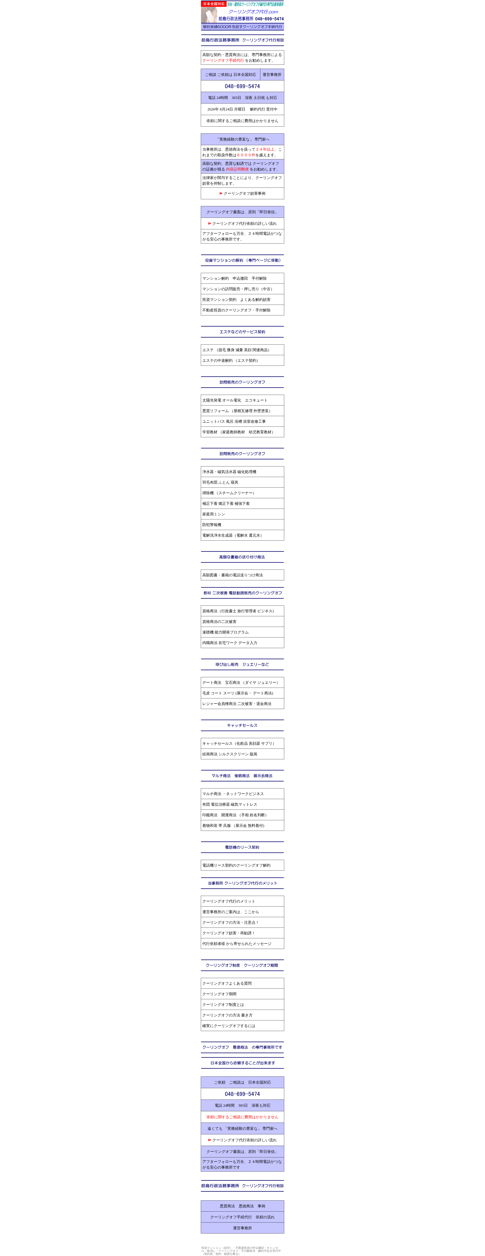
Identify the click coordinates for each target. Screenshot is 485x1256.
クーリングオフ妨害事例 (244, 193)
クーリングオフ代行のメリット (228, 901)
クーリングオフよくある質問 (227, 983)
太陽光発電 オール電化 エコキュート (235, 400)
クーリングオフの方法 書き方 (227, 1015)
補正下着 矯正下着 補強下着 (226, 503)
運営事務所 (272, 74)
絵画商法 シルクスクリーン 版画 (229, 754)
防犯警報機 (211, 525)
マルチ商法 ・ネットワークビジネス (233, 794)
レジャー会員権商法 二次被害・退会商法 (236, 704)
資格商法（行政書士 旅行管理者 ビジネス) (238, 611)
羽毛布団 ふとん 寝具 (220, 482)
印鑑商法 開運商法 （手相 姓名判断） (235, 815)
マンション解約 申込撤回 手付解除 (234, 278)
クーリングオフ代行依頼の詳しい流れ (244, 223)
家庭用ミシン (213, 514)
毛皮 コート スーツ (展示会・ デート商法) (237, 693)
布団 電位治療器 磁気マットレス (229, 804)
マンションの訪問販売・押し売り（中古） (238, 289)
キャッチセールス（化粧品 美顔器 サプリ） (239, 743)
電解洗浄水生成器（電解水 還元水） (233, 535)
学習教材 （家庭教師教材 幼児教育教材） (238, 432)
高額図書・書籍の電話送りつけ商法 (232, 575)
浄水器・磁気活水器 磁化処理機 (229, 472)
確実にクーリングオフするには (228, 1026)
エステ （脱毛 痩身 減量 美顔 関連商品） (236, 350)
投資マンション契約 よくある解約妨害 (236, 299)
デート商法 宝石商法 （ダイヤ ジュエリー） (241, 682)
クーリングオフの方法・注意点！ (230, 922)
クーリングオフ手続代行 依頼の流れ (242, 1217)
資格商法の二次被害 (219, 621)
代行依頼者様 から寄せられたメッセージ (236, 944)
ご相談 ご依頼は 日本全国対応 (230, 74)
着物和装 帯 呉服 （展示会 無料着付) (233, 825)
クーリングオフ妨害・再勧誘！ (228, 933)
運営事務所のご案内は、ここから (230, 912)
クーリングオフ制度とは (223, 1004)
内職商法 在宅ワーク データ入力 (229, 643)
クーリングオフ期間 (219, 994)
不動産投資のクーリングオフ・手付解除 (236, 310)
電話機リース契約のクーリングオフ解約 (236, 865)
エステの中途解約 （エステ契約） (231, 360)
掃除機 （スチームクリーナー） (229, 493)
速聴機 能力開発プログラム (225, 632)
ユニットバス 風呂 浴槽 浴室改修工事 (234, 421)
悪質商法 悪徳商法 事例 (242, 1206)
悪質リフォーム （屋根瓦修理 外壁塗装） (237, 411)
